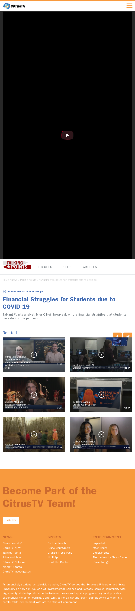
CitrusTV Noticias (14, 562)
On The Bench (57, 543)
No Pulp (53, 557)
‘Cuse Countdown (59, 548)
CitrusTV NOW (12, 548)
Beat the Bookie (58, 562)
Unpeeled (99, 543)
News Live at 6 (12, 543)
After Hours (100, 548)
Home (6, 280)
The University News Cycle (110, 557)
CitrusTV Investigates (17, 572)
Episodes (45, 267)
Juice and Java (12, 557)
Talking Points (28, 280)
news (14, 280)
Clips (67, 267)
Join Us (11, 521)
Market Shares (12, 567)
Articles (90, 267)
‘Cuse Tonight (102, 562)
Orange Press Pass (60, 553)
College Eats (101, 553)
